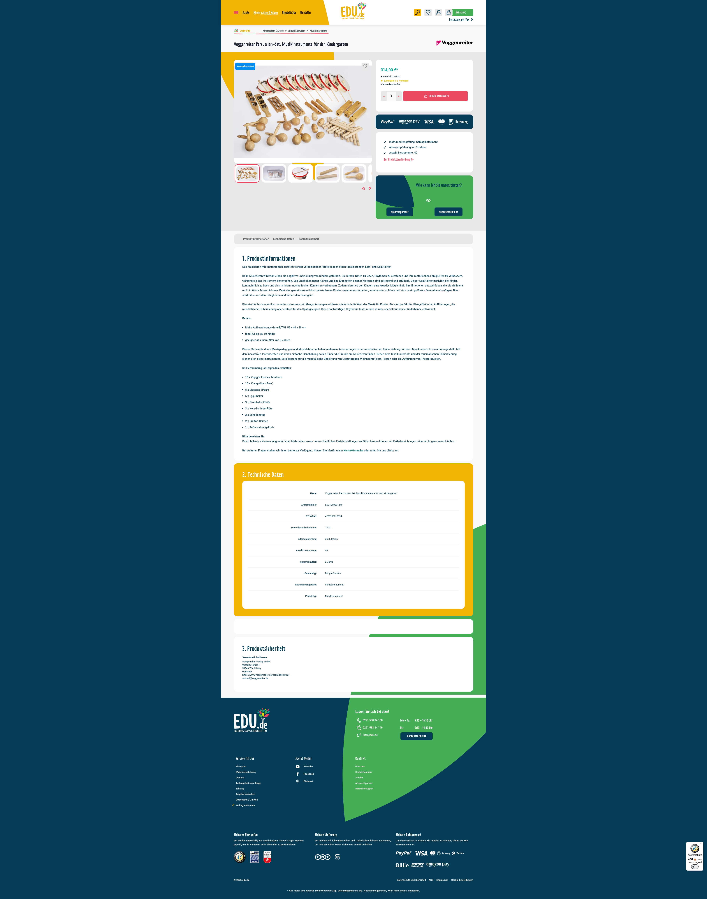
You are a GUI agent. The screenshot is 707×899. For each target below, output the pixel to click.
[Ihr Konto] (438, 12)
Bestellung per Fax (459, 19)
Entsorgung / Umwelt (247, 799)
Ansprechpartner (400, 212)
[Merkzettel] (428, 12)
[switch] (695, 866)
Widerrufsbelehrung (246, 772)
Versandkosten (346, 890)
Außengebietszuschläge (248, 783)
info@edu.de (370, 735)
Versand (240, 777)
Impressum (442, 880)
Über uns (360, 766)
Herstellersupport (364, 788)
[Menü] (236, 12)
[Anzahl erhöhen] (398, 96)
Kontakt (360, 758)
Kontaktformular (448, 212)
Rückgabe (241, 766)
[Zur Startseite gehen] (353, 10)
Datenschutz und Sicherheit (411, 880)
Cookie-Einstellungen (462, 880)
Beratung (461, 12)
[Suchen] (417, 12)
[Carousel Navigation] (303, 188)
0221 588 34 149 (373, 728)
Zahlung (240, 788)
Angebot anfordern (245, 794)
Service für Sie (245, 758)
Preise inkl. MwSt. (390, 76)
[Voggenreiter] (454, 46)
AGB (431, 880)
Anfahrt (359, 777)
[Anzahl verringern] (384, 96)
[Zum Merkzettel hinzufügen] (365, 66)
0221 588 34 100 (373, 720)
